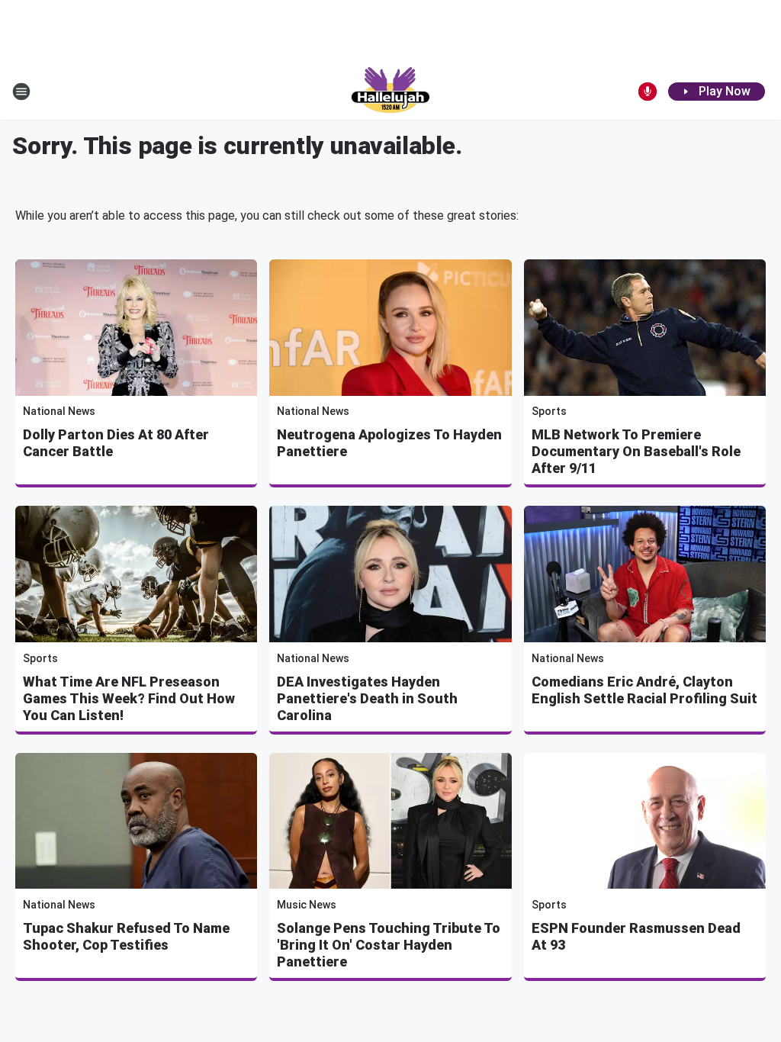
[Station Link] (390, 91)
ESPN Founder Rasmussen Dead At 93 (636, 936)
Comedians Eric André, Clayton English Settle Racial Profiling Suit (644, 690)
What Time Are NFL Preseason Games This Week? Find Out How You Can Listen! (129, 698)
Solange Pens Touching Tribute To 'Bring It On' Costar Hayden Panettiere (388, 945)
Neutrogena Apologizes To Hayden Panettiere (389, 442)
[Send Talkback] (647, 91)
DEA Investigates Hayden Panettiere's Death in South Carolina (367, 698)
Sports (549, 411)
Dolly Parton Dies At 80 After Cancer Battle (116, 442)
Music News (306, 905)
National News (59, 411)
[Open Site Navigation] (21, 91)
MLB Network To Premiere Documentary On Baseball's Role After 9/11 (636, 451)
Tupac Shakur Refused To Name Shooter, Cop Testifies (126, 936)
